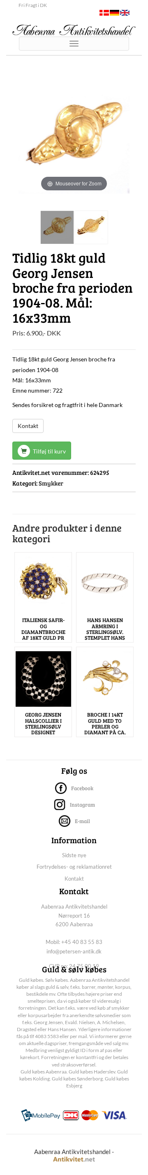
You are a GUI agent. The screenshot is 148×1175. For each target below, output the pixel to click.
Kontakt (28, 425)
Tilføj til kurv (49, 451)
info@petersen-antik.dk (74, 951)
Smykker (51, 483)
